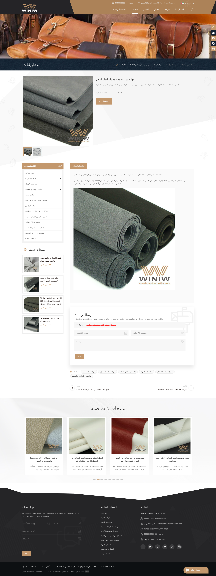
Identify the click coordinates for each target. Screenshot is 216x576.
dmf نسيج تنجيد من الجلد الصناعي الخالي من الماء (129, 459)
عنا (42, 566)
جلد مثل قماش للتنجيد (128, 371)
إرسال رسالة (195, 570)
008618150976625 (161, 529)
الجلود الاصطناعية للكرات (34, 227)
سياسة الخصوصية (107, 566)
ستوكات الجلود (106, 518)
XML (95, 566)
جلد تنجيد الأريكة (139, 65)
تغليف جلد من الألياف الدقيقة (36, 216)
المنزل (24, 566)
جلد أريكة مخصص (154, 65)
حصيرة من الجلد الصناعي (34, 233)
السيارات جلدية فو (107, 549)
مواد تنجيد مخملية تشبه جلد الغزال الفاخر (101, 324)
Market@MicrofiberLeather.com (169, 523)
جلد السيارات (105, 553)
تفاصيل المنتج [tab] (78, 166)
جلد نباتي (104, 513)
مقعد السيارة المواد (108, 544)
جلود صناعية (29, 173)
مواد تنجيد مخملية (88, 371)
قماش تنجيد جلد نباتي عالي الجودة (172, 458)
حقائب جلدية (30, 194)
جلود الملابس (30, 205)
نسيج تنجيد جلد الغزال (165, 371)
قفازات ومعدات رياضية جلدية (36, 200)
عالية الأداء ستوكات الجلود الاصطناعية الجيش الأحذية (49, 280)
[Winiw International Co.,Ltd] (30, 7)
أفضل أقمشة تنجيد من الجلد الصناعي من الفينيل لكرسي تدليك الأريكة (44, 459)
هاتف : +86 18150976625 (124, 3)
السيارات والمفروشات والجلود (111, 535)
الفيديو (146, 9)
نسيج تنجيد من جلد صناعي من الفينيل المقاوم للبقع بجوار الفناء (87, 459)
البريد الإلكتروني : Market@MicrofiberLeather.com (158, 3)
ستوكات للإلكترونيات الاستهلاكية (36, 211)
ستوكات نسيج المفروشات (110, 540)
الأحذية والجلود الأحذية (33, 189)
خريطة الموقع (85, 566)
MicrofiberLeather (158, 539)
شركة (167, 9)
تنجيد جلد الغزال (146, 371)
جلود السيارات (30, 178)
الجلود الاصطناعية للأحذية (109, 531)
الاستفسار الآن (104, 101)
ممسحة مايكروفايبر (32, 222)
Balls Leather (30, 238)
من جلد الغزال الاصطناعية (110, 526)
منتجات (135, 9)
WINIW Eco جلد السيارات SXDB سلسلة (49, 320)
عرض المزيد (44, 265)
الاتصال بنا (179, 9)
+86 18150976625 (151, 534)
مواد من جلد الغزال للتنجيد (82, 376)
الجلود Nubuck (106, 522)
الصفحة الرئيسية (119, 9)
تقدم (26, 553)
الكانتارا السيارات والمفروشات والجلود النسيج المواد (50, 259)
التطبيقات (34, 566)
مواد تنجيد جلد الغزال (107, 371)
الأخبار (157, 9)
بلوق (75, 566)
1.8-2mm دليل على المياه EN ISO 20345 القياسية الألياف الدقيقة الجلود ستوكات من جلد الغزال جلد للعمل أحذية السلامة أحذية (51, 301)
